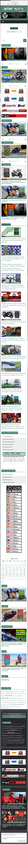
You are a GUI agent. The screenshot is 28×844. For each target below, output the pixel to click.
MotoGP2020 (23, 698)
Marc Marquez (22, 693)
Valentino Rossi (8, 704)
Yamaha (3, 706)
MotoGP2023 (5, 702)
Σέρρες (20, 706)
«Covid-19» (8, 706)
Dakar (19, 691)
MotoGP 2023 (10, 702)
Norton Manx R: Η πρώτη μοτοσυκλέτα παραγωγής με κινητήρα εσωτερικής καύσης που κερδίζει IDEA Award (13, 182)
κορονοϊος (9, 708)
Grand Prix (6, 693)
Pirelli (20, 702)
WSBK (22, 704)
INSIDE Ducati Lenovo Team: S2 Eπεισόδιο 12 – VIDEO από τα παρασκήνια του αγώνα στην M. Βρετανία (14, 305)
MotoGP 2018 (12, 698)
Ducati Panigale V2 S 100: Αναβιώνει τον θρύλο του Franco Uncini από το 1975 (13, 218)
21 (17, 572)
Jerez (16, 693)
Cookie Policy (4, 838)
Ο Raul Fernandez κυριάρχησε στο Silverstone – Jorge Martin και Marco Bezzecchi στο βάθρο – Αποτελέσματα (12, 408)
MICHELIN (8, 695)
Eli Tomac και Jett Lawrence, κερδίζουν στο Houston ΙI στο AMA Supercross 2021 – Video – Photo (13, 644)
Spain (5, 704)
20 (13, 572)
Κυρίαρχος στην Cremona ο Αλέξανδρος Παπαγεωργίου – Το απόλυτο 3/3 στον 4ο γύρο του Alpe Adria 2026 (12, 286)
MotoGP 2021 (9, 700)
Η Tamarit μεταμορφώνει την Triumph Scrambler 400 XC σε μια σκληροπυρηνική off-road (13, 340)
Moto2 (16, 695)
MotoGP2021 (14, 700)
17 (3, 572)
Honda (11, 693)
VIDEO (13, 704)
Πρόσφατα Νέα (6, 224)
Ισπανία (11, 706)
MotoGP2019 (18, 698)
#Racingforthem (9, 691)
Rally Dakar (20, 739)
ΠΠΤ (17, 706)
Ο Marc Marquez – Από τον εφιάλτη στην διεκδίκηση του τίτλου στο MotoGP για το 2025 (13, 825)
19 (10, 572)
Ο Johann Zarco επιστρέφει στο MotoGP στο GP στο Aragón (13, 200)
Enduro (2, 693)
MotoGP (5, 698)
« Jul (2, 581)
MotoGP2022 (19, 700)
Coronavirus (15, 691)
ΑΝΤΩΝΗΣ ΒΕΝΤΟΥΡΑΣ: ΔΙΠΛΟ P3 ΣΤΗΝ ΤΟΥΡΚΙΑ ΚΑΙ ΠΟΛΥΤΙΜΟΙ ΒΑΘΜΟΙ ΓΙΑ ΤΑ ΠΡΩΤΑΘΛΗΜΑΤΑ (12, 258)
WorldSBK (17, 704)
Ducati (22, 691)
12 (10, 569)
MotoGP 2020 (3, 700)
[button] (14, 436)
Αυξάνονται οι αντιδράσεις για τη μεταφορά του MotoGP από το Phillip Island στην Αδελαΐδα (13, 240)
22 (20, 572)
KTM (18, 693)
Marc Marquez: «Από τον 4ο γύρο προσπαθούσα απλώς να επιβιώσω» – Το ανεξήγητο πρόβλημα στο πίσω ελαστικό (12, 426)
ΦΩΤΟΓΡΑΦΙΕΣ (4, 708)
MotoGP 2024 (16, 702)
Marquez (3, 695)
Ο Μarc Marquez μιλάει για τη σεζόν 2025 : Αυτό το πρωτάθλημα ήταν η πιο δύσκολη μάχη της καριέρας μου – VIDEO (13, 807)
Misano (13, 695)
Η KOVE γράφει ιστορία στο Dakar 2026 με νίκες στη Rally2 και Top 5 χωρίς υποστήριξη (13, 669)
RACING (22, 702)
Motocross (20, 695)
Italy (14, 693)
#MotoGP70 (3, 691)
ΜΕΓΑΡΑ (15, 706)
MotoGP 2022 (15, 737)
